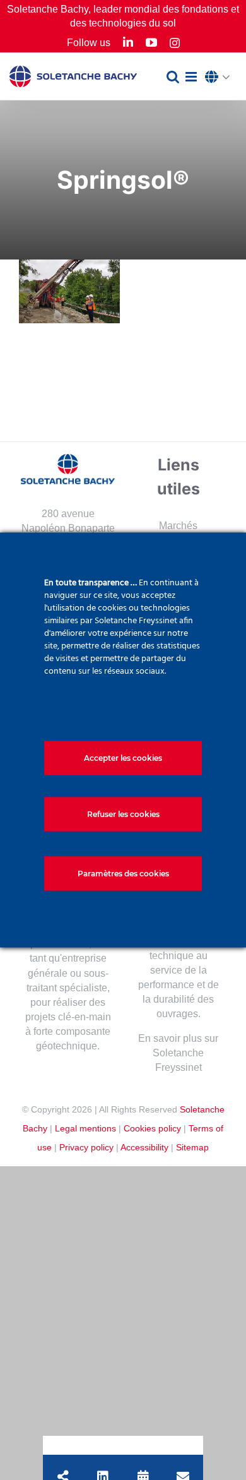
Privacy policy (86, 1147)
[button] (221, 77)
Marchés (178, 525)
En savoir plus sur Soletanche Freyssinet (178, 1053)
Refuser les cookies (123, 814)
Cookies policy (152, 1128)
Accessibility (144, 1147)
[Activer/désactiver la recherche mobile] (173, 76)
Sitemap (192, 1147)
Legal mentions (85, 1128)
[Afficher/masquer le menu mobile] (192, 76)
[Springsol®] (69, 291)
